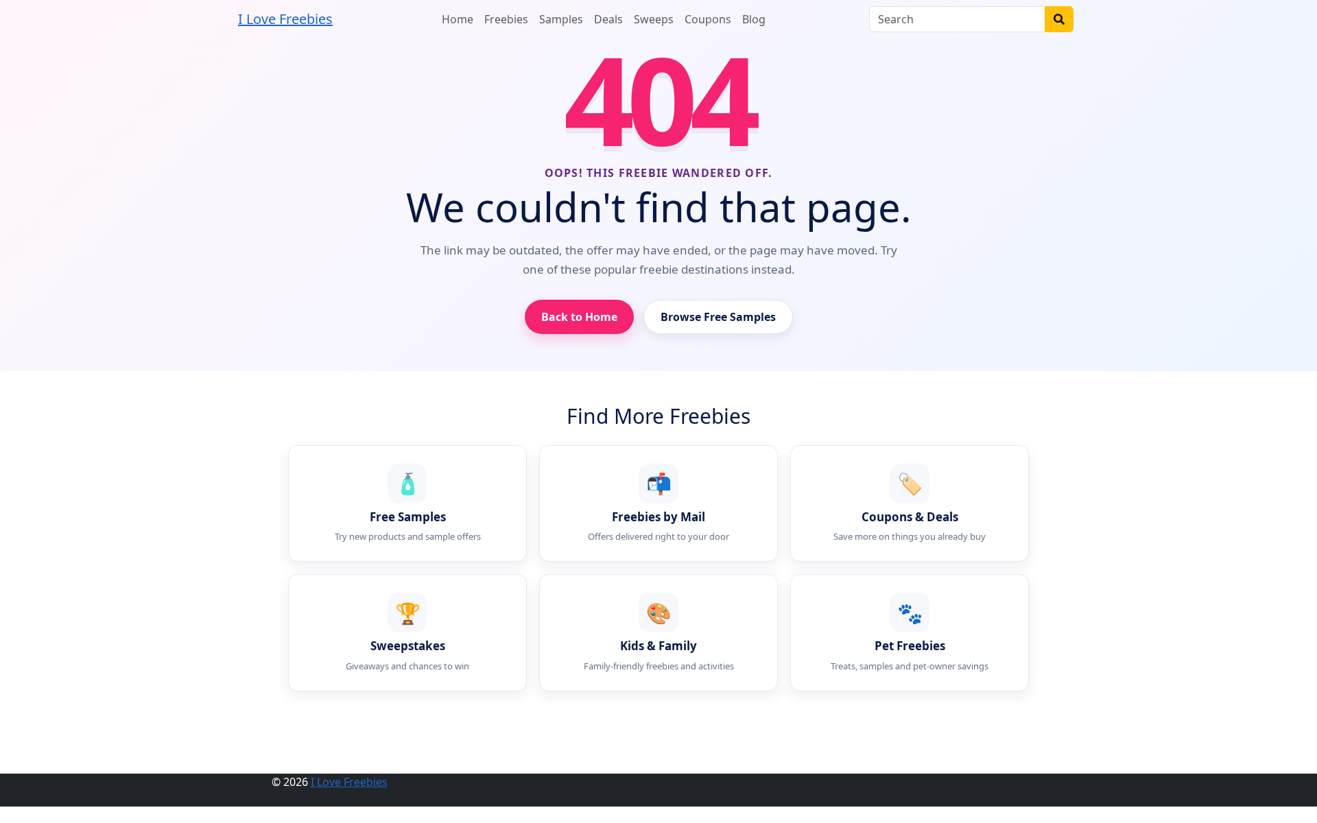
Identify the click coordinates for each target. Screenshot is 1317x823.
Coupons (708, 19)
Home (457, 19)
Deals (608, 19)
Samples (561, 19)
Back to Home (579, 316)
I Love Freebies (285, 19)
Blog (754, 19)
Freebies (506, 19)
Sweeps (654, 19)
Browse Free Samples (718, 316)
